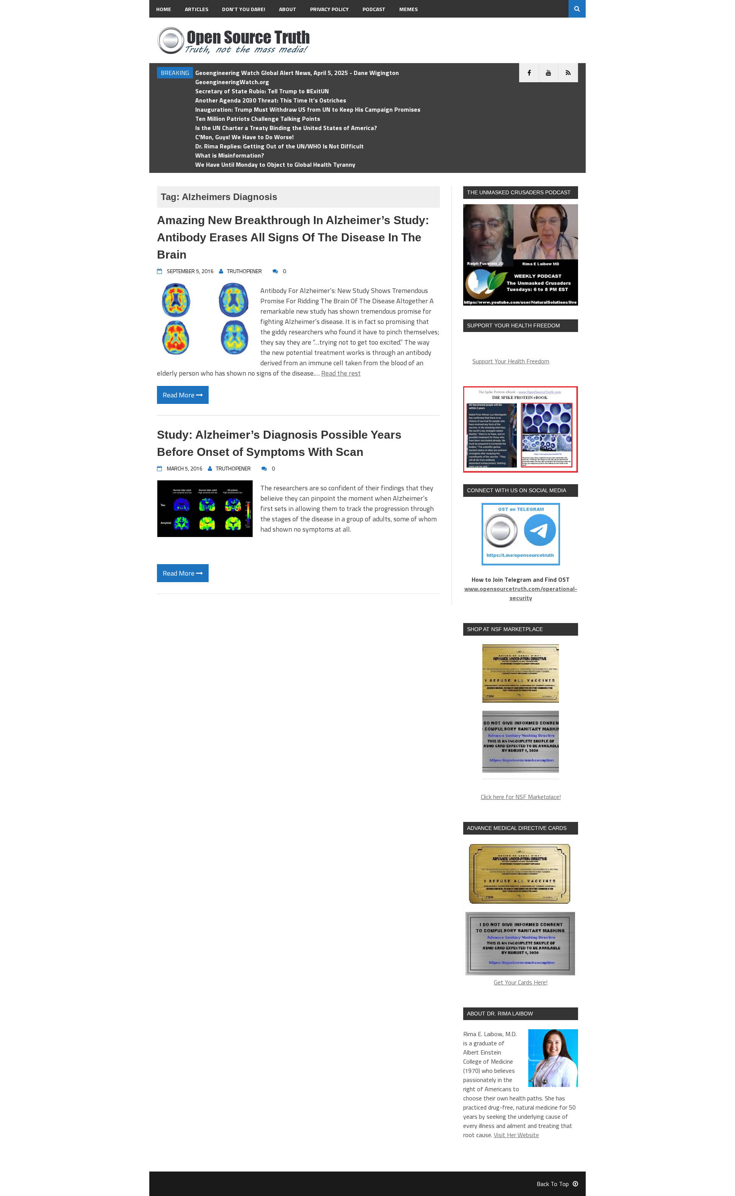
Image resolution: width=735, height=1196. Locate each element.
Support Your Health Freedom (510, 361)
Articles (196, 9)
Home (163, 9)
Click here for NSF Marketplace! (521, 796)
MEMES (408, 9)
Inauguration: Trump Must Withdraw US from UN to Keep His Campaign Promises (307, 109)
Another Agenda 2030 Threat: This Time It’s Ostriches (270, 100)
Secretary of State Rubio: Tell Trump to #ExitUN (262, 91)
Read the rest (341, 373)
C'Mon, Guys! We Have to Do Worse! (244, 137)
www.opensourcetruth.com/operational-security (520, 593)
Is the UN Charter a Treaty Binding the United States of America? (286, 127)
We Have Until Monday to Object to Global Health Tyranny (275, 164)
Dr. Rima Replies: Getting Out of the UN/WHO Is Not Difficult (279, 146)
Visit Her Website (516, 1134)
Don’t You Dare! (243, 9)
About (287, 9)
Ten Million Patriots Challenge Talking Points (257, 118)
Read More (179, 395)
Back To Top (553, 1183)
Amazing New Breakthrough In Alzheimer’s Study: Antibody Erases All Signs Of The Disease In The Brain (293, 237)
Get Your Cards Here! (520, 982)
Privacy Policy (329, 9)
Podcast (374, 9)
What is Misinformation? (229, 155)
